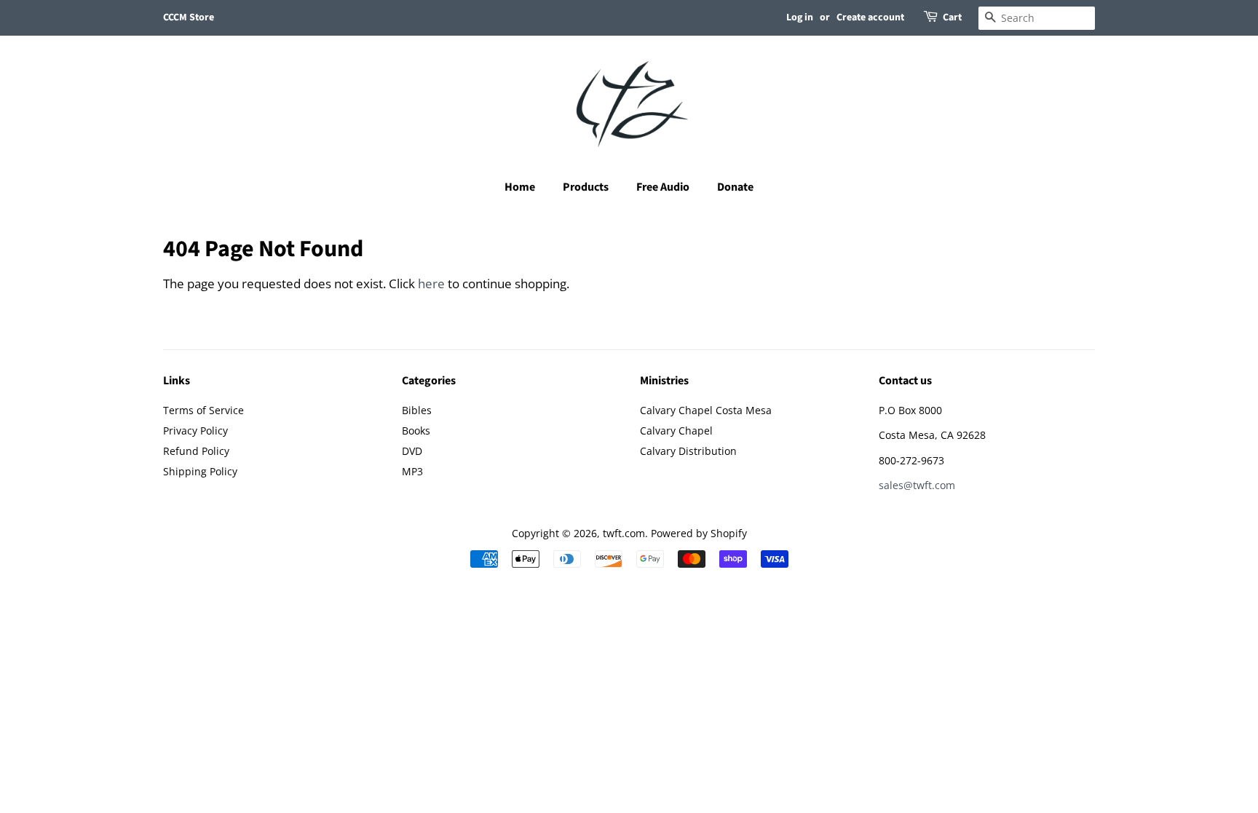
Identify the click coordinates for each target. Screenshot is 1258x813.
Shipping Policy (200, 471)
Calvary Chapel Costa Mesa (706, 410)
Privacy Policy (195, 430)
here (431, 283)
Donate (735, 187)
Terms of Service (203, 410)
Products (586, 187)
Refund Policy (196, 451)
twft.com (624, 533)
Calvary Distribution (688, 451)
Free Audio (662, 187)
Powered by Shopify (699, 533)
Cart (952, 17)
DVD (412, 451)
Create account (870, 17)
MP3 (412, 471)
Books (416, 430)
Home (520, 187)
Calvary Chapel (676, 430)
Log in (799, 17)
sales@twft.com (917, 485)
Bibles (417, 410)
